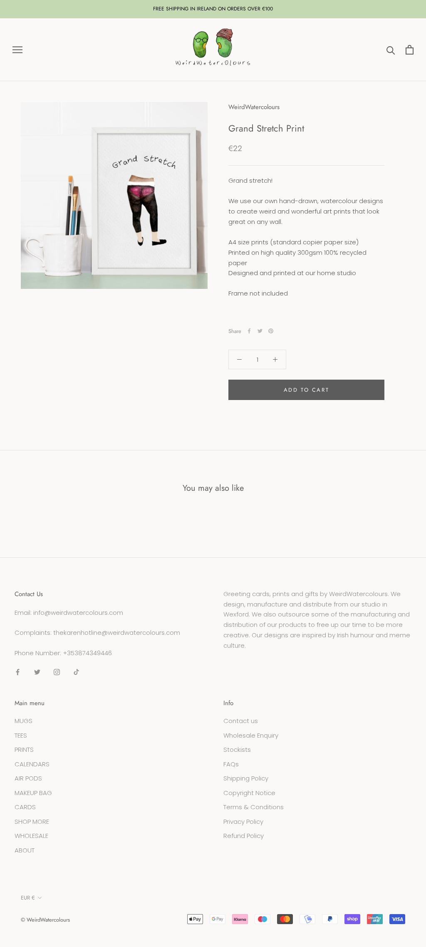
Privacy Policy (243, 821)
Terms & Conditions (253, 807)
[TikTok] (76, 672)
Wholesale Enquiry (250, 735)
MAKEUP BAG (33, 792)
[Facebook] (249, 330)
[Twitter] (260, 330)
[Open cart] (410, 50)
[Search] (390, 49)
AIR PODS (28, 778)
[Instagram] (57, 672)
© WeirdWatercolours (45, 920)
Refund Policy (243, 835)
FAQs (231, 764)
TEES (21, 735)
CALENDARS (32, 764)
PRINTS (24, 749)
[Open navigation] (17, 49)
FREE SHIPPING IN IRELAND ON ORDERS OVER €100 (213, 8)
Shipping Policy (245, 778)
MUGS (23, 720)
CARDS (25, 807)
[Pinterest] (270, 330)
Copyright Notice (249, 792)
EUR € (28, 898)
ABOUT (25, 850)
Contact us (240, 720)
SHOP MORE (32, 821)
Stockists (237, 749)
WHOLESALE (31, 835)
